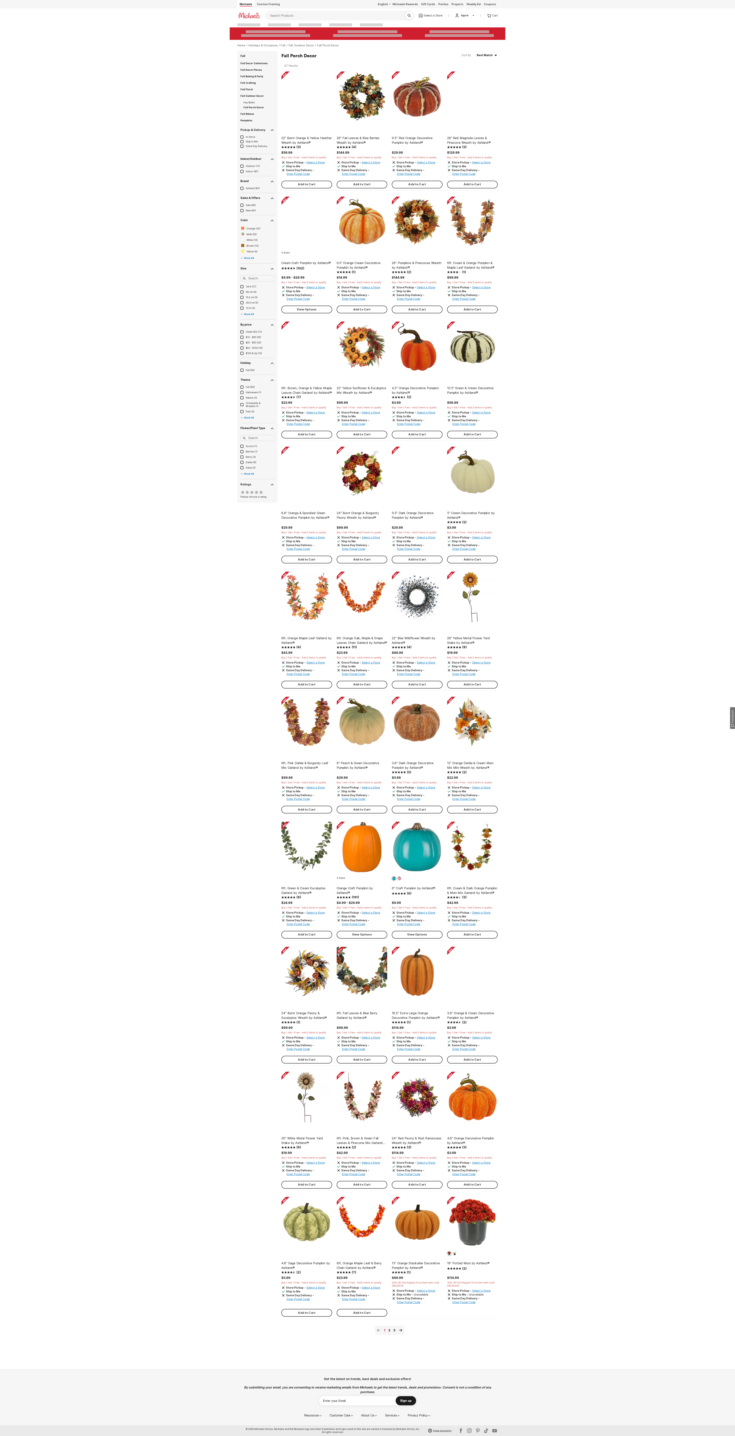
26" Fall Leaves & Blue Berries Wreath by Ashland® (358, 140)
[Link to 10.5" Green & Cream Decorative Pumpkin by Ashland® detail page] (472, 349)
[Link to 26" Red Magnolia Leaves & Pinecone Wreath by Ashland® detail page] (472, 98)
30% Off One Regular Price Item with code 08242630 (415, 1284)
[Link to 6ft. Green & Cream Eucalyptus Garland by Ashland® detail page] (306, 849)
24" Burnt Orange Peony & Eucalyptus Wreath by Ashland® (304, 1015)
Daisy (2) (251, 467)
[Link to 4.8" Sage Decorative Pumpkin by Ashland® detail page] (306, 1224)
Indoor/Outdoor (250, 158)
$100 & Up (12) (254, 353)
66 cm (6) (251, 291)
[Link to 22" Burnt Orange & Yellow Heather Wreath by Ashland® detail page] (306, 98)
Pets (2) (250, 411)
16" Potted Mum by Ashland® (468, 1263)
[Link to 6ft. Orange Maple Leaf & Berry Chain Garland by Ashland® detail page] (362, 1224)
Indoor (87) (252, 171)
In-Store (250, 136)
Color (244, 220)
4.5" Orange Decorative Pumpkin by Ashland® (415, 390)
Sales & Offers (250, 197)
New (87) (251, 210)
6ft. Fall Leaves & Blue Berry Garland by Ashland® (357, 1015)
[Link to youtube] (495, 1431)
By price (246, 324)
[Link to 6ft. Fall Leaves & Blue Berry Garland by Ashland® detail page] (362, 974)
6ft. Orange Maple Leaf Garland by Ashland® (306, 640)
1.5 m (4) (250, 308)
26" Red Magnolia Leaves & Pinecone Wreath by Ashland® (469, 140)
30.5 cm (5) (252, 302)
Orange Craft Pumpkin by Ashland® (355, 890)
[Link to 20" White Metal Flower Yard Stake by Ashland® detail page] (306, 1099)
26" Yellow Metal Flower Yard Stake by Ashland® (468, 640)
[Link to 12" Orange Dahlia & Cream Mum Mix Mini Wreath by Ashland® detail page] (472, 724)
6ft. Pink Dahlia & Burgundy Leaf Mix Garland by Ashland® (304, 765)
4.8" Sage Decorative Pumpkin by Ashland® (305, 1265)
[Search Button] (409, 15)
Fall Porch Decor (328, 45)
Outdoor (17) (253, 166)
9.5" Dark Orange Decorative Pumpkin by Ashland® (413, 515)
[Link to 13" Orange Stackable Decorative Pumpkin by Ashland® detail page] (417, 1224)
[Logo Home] (249, 15)
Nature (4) (251, 397)
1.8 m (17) (251, 286)
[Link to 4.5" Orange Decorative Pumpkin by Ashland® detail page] (417, 349)
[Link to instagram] (469, 1431)
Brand (244, 181)
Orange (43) (253, 228)
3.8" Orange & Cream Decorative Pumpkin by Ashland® (470, 1015)
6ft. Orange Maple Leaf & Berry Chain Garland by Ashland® (359, 1265)
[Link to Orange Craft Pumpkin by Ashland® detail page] (362, 849)
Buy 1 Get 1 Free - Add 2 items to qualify (303, 157)
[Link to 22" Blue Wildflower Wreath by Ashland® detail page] (417, 599)
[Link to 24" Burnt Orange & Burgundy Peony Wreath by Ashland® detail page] (362, 474)
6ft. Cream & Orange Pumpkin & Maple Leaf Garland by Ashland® (471, 265)
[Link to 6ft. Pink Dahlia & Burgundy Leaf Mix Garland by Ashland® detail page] (306, 724)
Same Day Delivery (256, 146)
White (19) (252, 240)
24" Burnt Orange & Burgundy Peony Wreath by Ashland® (358, 515)
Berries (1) (251, 451)
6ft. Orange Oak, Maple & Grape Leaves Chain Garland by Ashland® (362, 640)
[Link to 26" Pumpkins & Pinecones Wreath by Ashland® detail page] (417, 224)
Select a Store (315, 162)
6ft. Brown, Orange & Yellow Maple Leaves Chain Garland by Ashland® (306, 390)
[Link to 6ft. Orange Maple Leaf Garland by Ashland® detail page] (306, 599)
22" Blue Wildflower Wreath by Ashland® (413, 640)
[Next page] (400, 1330)
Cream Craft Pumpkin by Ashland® (306, 263)
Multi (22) (252, 234)
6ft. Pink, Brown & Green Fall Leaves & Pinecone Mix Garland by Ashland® (360, 1140)
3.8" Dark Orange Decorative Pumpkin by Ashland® (413, 765)
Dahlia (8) (251, 462)
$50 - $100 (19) (254, 347)
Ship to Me (252, 141)
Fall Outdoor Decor (301, 45)
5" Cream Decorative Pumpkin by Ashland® (471, 515)
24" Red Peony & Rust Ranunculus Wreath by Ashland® (416, 1140)
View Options (307, 309)
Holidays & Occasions (263, 45)
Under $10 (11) (254, 331)
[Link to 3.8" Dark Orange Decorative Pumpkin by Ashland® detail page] (417, 724)
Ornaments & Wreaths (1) (253, 405)
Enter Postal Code (298, 174)
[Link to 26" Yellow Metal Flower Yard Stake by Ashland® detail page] (472, 599)
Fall (283, 45)
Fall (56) (250, 370)
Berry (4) (251, 456)
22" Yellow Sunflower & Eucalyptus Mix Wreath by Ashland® (361, 390)
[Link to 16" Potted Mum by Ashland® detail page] (472, 1224)
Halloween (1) (253, 392)
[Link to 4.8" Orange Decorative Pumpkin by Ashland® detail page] (472, 1099)
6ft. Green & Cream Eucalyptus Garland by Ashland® (303, 890)
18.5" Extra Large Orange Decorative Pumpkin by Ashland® (416, 1015)
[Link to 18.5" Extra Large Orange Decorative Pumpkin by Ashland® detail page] (417, 974)
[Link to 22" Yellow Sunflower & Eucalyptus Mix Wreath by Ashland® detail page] (362, 349)
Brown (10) (253, 245)
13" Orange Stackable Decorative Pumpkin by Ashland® (416, 1265)
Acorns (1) (251, 446)
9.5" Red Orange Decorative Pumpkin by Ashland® (412, 140)
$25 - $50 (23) (253, 342)
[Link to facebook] (461, 1431)
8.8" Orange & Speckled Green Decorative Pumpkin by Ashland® (305, 515)
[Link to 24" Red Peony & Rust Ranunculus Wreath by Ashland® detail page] (417, 1099)
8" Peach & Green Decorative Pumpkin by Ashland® (358, 765)
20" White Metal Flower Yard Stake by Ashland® (302, 1140)
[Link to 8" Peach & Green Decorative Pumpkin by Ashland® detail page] (362, 724)
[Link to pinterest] (478, 1431)
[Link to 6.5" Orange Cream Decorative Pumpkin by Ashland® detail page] (362, 224)
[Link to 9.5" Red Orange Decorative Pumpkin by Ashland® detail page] (417, 98)
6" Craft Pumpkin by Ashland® (413, 888)
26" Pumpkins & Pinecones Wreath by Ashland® (416, 265)
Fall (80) (250, 387)
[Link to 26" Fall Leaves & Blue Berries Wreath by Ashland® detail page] (362, 98)
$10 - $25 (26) (253, 337)
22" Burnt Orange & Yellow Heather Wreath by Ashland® (306, 140)
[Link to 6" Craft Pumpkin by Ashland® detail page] (417, 849)
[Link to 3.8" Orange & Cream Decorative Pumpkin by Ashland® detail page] (472, 974)
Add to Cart (306, 184)
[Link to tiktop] (486, 1431)
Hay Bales (249, 102)
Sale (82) (251, 205)
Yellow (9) (252, 251)
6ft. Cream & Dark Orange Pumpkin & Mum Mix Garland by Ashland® (472, 890)
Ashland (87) (253, 188)
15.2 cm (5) (252, 297)
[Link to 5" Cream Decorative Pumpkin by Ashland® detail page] (472, 474)
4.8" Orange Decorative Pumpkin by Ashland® (470, 1140)
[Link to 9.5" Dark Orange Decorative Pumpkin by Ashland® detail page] (417, 474)
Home (241, 45)
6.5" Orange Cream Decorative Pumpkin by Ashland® (359, 265)
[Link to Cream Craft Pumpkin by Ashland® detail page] (306, 224)
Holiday (245, 362)
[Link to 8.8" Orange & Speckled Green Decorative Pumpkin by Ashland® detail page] (306, 474)
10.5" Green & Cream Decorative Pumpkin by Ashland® (470, 390)
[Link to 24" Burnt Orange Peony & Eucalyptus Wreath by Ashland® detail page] (306, 974)
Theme (245, 379)
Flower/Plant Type (252, 428)
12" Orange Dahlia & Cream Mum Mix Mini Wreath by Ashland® (470, 765)
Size (243, 268)
